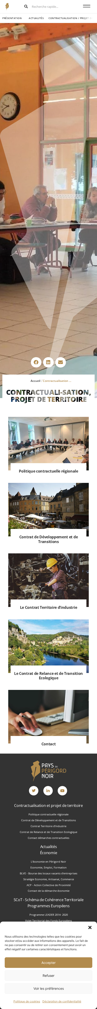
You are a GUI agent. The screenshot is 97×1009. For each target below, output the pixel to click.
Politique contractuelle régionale (48, 471)
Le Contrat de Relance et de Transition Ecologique (48, 675)
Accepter (48, 963)
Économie (48, 852)
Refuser (48, 976)
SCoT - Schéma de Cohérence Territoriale (49, 899)
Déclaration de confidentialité (61, 1001)
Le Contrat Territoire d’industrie (48, 607)
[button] (90, 927)
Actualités (36, 18)
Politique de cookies (26, 1001)
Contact (48, 744)
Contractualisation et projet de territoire (48, 805)
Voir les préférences (48, 988)
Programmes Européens (49, 905)
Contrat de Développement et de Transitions (48, 539)
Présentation (12, 18)
